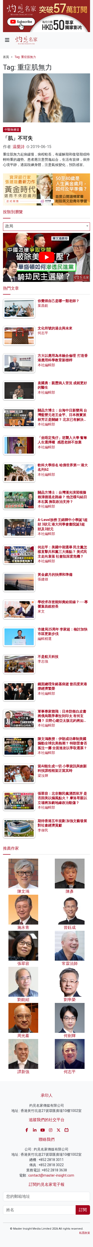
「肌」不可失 (18, 138)
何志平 (43, 333)
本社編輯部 (46, 365)
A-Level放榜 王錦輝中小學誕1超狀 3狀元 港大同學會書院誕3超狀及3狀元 (63, 524)
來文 (41, 611)
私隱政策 (84, 1233)
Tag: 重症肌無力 (25, 57)
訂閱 (83, 1209)
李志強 (43, 661)
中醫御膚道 (11, 129)
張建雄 (43, 579)
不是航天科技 (48, 657)
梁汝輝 (43, 776)
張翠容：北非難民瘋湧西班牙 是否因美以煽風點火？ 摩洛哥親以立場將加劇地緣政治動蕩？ (62, 797)
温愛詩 (19, 146)
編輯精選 (45, 639)
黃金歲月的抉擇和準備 (55, 574)
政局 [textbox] (9, 226)
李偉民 (43, 830)
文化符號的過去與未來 (55, 328)
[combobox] (46, 226)
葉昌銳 (43, 306)
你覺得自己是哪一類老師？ (58, 301)
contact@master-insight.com (51, 1175)
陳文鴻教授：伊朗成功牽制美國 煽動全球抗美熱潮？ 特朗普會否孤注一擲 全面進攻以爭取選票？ (62, 743)
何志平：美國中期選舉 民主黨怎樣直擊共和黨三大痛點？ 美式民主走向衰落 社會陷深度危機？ (62, 551)
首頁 (6, 57)
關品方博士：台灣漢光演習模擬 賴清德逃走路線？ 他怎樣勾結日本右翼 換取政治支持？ (62, 496)
